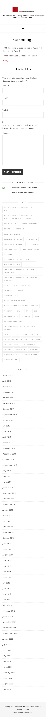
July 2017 (6, 426)
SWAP (6, 334)
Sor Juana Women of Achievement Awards (20, 327)
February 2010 (8, 611)
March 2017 (7, 442)
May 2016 (6, 470)
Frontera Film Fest (22, 286)
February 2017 (8, 448)
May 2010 (6, 594)
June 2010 (6, 588)
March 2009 (7, 667)
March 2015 (7, 515)
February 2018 (8, 392)
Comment (6, 133)
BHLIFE (7, 229)
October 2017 (8, 409)
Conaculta (31, 239)
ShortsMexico (11, 316)
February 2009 (8, 672)
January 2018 (7, 397)
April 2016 (6, 476)
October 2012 (8, 538)
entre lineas (33, 244)
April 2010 (6, 599)
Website (6, 110)
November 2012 (9, 532)
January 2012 (7, 549)
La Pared (8, 291)
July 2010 (6, 583)
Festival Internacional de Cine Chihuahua (19, 271)
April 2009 (6, 661)
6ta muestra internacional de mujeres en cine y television (19, 217)
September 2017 (9, 414)
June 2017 (6, 431)
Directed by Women (13, 244)
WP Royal (28, 712)
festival (8, 254)
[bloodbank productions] (23, 9)
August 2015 (7, 510)
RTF (28, 311)
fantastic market (32, 249)
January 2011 (7, 577)
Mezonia (8, 311)
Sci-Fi (36, 311)
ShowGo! (26, 316)
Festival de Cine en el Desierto (19, 259)
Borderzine (20, 229)
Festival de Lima (12, 264)
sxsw (15, 334)
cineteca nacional (13, 239)
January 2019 (7, 375)
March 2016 (7, 482)
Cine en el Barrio (12, 234)
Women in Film (11, 360)
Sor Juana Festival (13, 321)
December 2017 (9, 403)
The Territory (11, 344)
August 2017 (7, 420)
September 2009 (9, 633)
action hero (10, 224)
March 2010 (7, 605)
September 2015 (9, 504)
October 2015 (8, 498)
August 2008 (7, 683)
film (6, 286)
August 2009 (7, 639)
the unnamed (29, 344)
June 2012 (6, 543)
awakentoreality (29, 224)
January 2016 (7, 487)
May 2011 (6, 566)
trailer (7, 349)
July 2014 (6, 521)
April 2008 (6, 689)
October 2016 (8, 459)
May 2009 (6, 655)
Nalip (19, 311)
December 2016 (9, 454)
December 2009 (9, 622)
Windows (34, 349)
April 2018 (6, 381)
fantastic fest (11, 249)
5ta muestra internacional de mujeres (19, 209)
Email (5, 98)
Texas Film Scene (31, 334)
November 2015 (9, 493)
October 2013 (8, 526)
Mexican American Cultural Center (21, 306)
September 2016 (9, 465)
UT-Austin (21, 349)
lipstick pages (11, 296)
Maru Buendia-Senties (14, 301)
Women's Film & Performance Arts (20, 354)
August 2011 (7, 555)
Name (5, 85)
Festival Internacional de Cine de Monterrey (20, 279)
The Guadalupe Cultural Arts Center (22, 339)
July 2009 (6, 644)
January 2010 (7, 616)
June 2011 (6, 560)
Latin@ (20, 291)
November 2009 (9, 627)
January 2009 (7, 678)
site (37, 316)
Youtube (33, 187)
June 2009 (6, 650)
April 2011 (6, 571)
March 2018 (7, 386)
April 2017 (6, 437)
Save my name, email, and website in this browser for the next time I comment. (19, 126)
